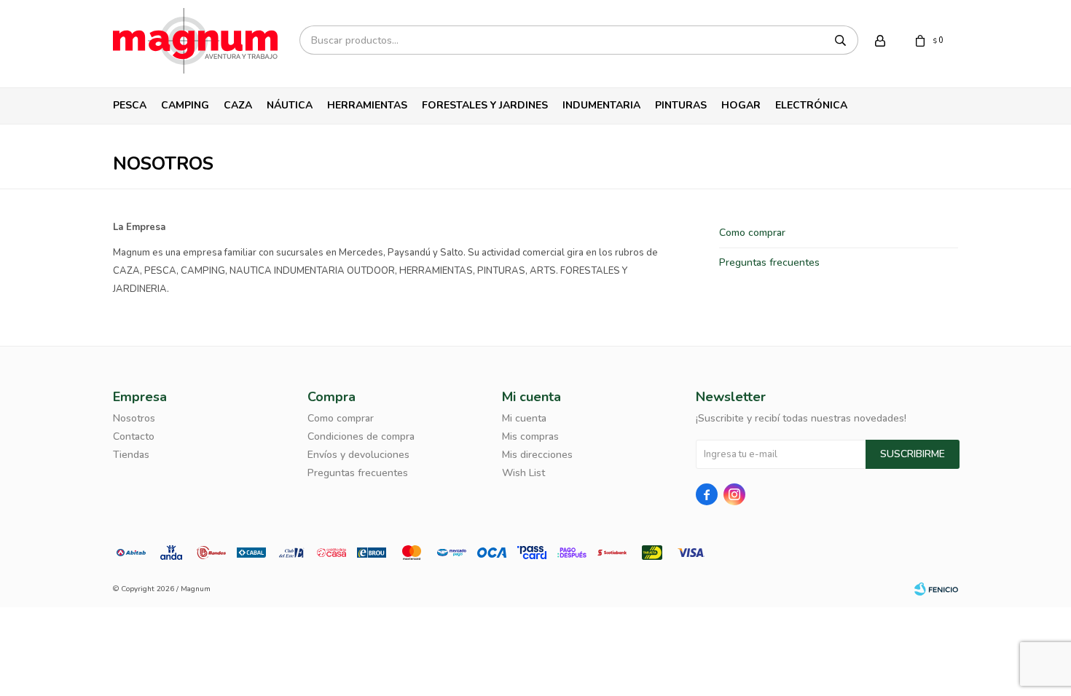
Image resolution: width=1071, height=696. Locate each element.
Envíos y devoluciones (358, 455)
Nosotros (134, 418)
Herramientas (367, 105)
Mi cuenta (524, 418)
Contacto (133, 436)
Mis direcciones (537, 455)
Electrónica (811, 105)
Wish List (523, 473)
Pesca (129, 105)
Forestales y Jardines (485, 105)
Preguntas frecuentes (769, 262)
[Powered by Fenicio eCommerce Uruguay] (936, 589)
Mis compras (530, 436)
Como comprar (752, 233)
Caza (238, 105)
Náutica (290, 105)
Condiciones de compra (361, 436)
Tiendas (131, 455)
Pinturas (681, 105)
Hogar (741, 105)
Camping (185, 105)
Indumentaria (601, 105)
